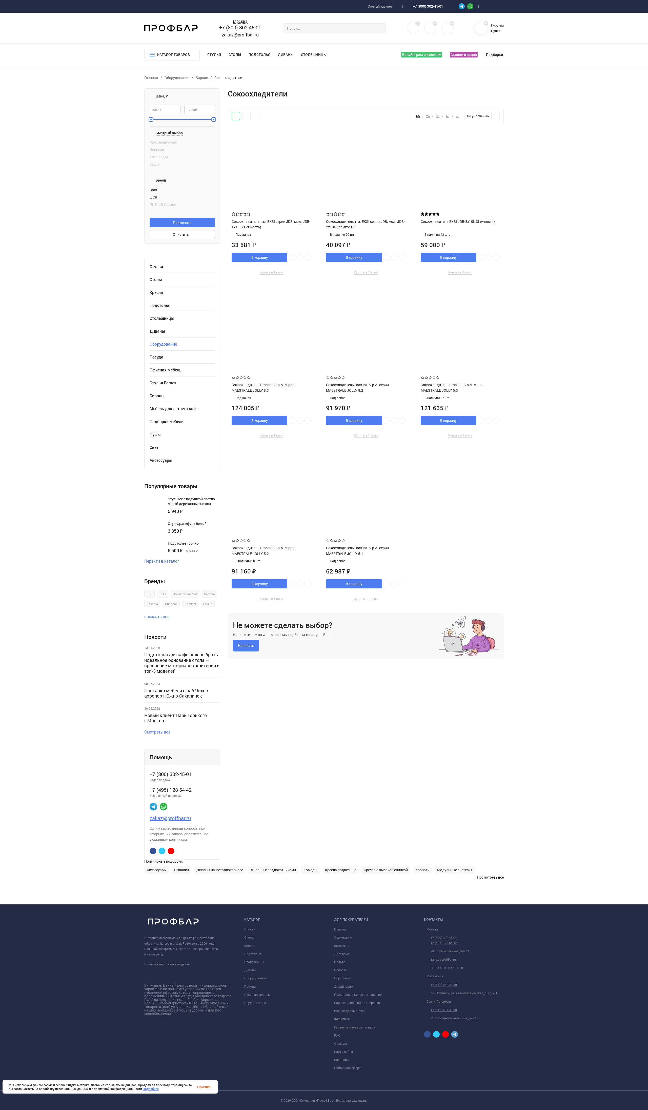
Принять (204, 1086)
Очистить (181, 234)
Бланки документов (349, 1010)
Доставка (341, 954)
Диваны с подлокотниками (273, 870)
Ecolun (207, 604)
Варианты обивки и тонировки (357, 1002)
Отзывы (340, 1043)
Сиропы (157, 395)
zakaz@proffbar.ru (240, 34)
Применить (182, 222)
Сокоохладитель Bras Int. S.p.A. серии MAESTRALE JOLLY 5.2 (263, 550)
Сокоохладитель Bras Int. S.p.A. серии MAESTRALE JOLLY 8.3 (263, 387)
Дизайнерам (343, 986)
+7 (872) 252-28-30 (444, 985)
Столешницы (314, 54)
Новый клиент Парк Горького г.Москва (175, 718)
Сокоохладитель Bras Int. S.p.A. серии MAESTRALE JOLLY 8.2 (357, 387)
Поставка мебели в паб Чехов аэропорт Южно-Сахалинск (176, 693)
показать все (156, 616)
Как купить (342, 1019)
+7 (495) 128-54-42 (444, 943)
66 (418, 116)
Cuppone (171, 604)
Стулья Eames (163, 382)
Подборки (494, 54)
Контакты (341, 945)
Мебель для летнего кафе (174, 408)
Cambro (209, 594)
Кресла (156, 292)
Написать (246, 645)
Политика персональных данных (168, 964)
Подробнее (151, 1089)
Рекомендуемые (163, 142)
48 (447, 116)
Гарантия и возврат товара (354, 1027)
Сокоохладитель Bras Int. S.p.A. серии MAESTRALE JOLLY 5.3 (452, 387)
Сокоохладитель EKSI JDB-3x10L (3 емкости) (458, 221)
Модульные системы (454, 870)
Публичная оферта (348, 1067)
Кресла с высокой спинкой (386, 870)
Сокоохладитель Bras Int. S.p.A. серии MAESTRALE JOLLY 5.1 (357, 550)
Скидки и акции (464, 54)
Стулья (214, 54)
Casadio (152, 604)
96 (457, 116)
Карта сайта (343, 1051)
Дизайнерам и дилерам (421, 54)
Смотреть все (157, 732)
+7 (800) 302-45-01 (428, 6)
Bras (162, 594)
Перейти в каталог (161, 561)
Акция (155, 164)
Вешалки (181, 870)
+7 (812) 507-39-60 (444, 1010)
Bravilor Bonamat (185, 594)
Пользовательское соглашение (358, 994)
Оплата (339, 962)
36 (437, 116)
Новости (340, 970)
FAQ (337, 1035)
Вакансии (341, 1059)
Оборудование (255, 978)
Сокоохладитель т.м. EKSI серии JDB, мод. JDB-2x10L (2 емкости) (365, 224)
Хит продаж (160, 157)
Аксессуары (161, 460)
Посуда (156, 357)
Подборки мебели (167, 421)
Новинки (157, 149)
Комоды (310, 870)
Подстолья (259, 54)
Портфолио (342, 978)
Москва (240, 21)
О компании (343, 937)
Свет (154, 447)
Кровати (422, 870)
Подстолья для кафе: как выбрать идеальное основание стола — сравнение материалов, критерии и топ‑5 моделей (181, 662)
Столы (235, 54)
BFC (149, 594)
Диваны (285, 54)
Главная (340, 929)
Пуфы (155, 434)
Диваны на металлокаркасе (219, 870)
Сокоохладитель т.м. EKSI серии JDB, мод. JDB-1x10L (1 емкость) (271, 224)
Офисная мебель (165, 369)
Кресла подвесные (340, 870)
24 (428, 116)
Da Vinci (190, 604)
